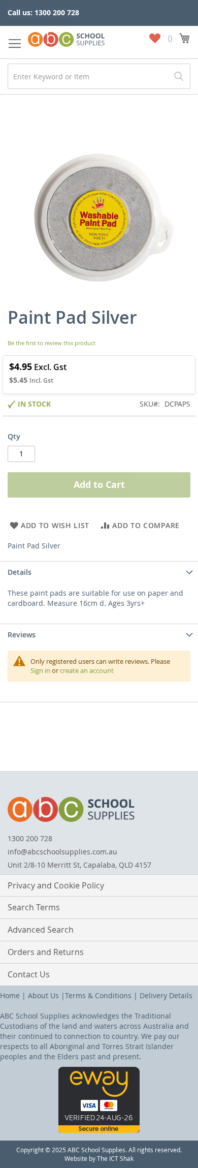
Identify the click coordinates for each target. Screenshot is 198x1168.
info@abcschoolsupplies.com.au (62, 851)
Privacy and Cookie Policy (56, 885)
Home (10, 995)
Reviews (22, 634)
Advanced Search (41, 929)
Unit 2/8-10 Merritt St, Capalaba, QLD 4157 (79, 865)
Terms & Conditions (98, 995)
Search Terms (34, 907)
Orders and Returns (46, 952)
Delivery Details (166, 995)
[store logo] (66, 37)
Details (19, 572)
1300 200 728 (30, 838)
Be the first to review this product (51, 343)
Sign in (40, 670)
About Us (43, 995)
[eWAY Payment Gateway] (99, 1130)
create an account (87, 670)
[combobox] (99, 76)
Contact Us (29, 974)
